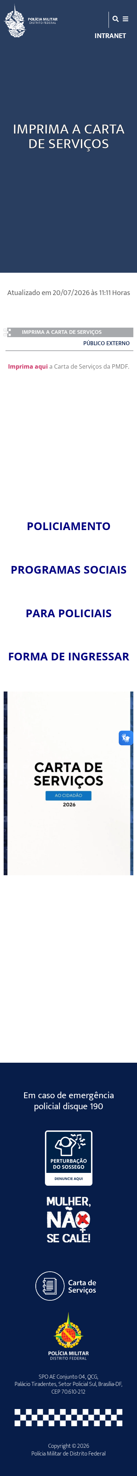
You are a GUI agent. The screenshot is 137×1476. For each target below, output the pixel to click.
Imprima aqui (28, 366)
